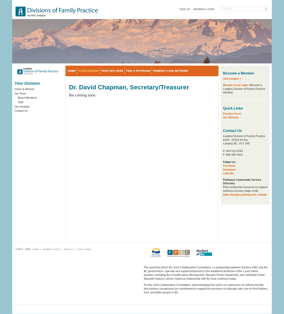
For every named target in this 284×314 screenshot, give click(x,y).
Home (72, 71)
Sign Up (184, 9)
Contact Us (21, 110)
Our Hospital (22, 106)
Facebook (229, 165)
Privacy (69, 249)
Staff (20, 102)
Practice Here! (232, 113)
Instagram (229, 169)
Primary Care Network (171, 71)
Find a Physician (138, 71)
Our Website (231, 117)
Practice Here (112, 71)
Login (203, 9)
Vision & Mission (24, 89)
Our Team (20, 93)
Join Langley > (232, 78)
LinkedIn (228, 173)
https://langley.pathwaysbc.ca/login (245, 194)
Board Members (27, 97)
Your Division (89, 71)
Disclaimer (84, 249)
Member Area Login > (236, 85)
